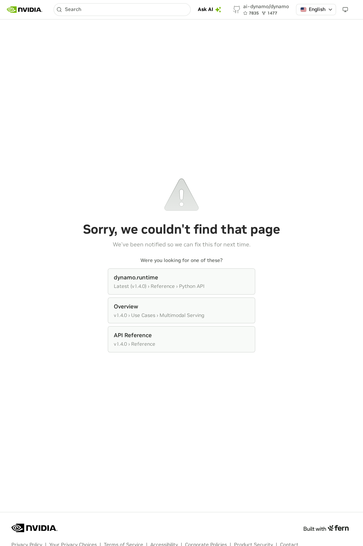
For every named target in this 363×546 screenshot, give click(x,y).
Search (73, 9)
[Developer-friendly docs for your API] (326, 528)
